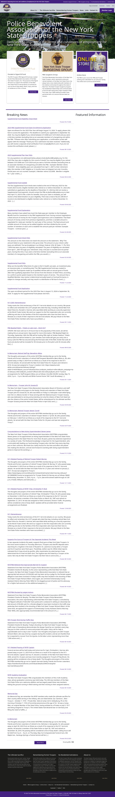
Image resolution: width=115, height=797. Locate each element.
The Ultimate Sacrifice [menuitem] (47, 10)
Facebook (102, 6)
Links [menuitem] (87, 10)
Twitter (108, 6)
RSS (113, 6)
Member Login (107, 10)
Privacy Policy (49, 795)
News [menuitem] (82, 10)
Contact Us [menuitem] (93, 10)
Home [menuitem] (24, 784)
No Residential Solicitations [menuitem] (98, 2)
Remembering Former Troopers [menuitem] (67, 10)
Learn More (68, 99)
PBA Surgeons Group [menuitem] (83, 2)
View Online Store (101, 85)
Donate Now (33, 92)
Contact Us (55, 795)
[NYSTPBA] (6, 7)
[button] (8, 36)
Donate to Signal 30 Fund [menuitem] (70, 2)
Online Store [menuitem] (111, 2)
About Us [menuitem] (33, 10)
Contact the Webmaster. (64, 795)
